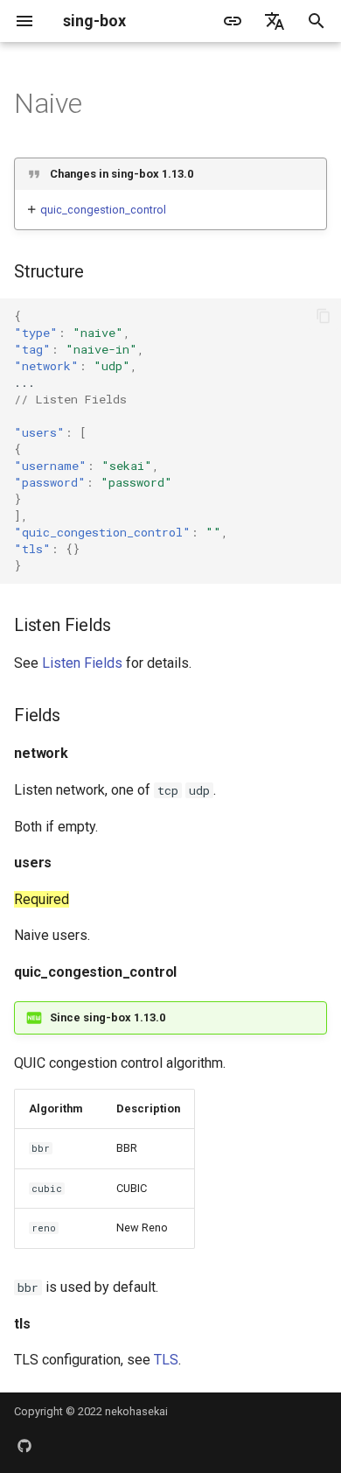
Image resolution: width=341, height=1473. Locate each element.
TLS (166, 1359)
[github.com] (24, 1445)
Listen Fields (82, 663)
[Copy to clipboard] (323, 315)
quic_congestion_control (103, 209)
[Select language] (274, 21)
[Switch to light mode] (232, 21)
